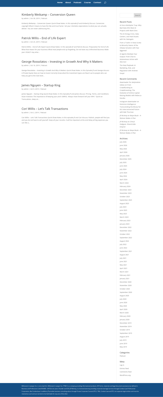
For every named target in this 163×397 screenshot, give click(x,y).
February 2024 (125, 186)
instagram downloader (128, 101)
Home (60, 3)
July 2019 (123, 340)
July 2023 (123, 207)
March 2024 (124, 183)
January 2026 (124, 156)
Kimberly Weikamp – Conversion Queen (48, 15)
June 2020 (123, 302)
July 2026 (123, 142)
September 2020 (126, 292)
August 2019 (124, 337)
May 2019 (123, 347)
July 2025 (123, 162)
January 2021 (124, 278)
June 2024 (123, 173)
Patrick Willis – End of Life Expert (44, 38)
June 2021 (123, 261)
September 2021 (126, 251)
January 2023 (124, 224)
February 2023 (125, 220)
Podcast (77, 3)
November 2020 (126, 285)
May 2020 (123, 306)
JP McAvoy (123, 115)
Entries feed (124, 368)
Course (87, 3)
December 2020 (125, 282)
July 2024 (123, 169)
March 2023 (124, 217)
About (68, 3)
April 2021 (123, 268)
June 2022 (123, 248)
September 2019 (126, 333)
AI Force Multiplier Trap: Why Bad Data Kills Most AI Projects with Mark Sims (130, 28)
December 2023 (125, 190)
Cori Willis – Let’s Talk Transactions (45, 109)
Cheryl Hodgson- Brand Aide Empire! (128, 124)
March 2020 (124, 313)
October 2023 (125, 197)
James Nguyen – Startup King (41, 85)
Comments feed (126, 372)
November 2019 (126, 326)
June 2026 (123, 145)
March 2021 (124, 272)
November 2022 (126, 231)
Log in (122, 365)
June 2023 (123, 210)
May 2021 (123, 265)
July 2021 (123, 258)
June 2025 (123, 166)
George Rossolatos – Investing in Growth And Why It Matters (62, 62)
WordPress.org (125, 375)
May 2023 (123, 214)
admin (26, 18)
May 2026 (123, 149)
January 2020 (124, 319)
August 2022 (124, 241)
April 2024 (123, 179)
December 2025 (125, 159)
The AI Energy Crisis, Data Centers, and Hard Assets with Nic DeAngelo (129, 36)
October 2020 (125, 289)
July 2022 (123, 244)
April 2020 (123, 309)
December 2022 (125, 227)
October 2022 (125, 234)
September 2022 (126, 238)
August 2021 (124, 255)
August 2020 (124, 296)
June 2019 (123, 343)
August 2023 (124, 203)
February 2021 (125, 275)
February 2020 (125, 316)
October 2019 (125, 330)
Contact (97, 3)
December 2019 (125, 323)
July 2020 (123, 299)
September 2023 (126, 200)
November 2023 (126, 193)
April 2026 (123, 152)
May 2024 (123, 176)
